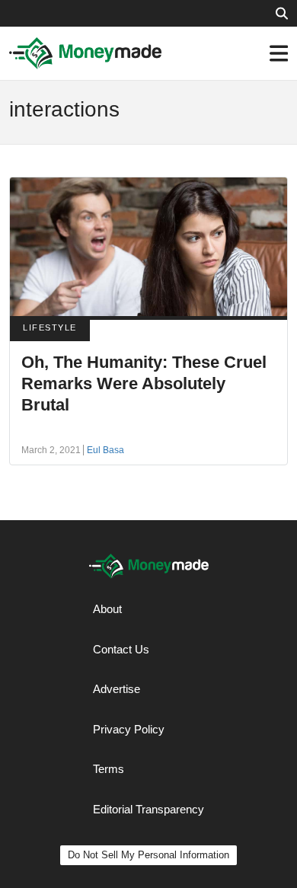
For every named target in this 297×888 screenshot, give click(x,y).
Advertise (116, 688)
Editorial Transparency (148, 809)
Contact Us (121, 649)
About (107, 608)
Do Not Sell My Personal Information (148, 855)
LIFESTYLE (50, 327)
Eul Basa (105, 450)
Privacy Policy (128, 729)
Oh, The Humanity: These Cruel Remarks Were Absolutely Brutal (144, 383)
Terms (108, 768)
